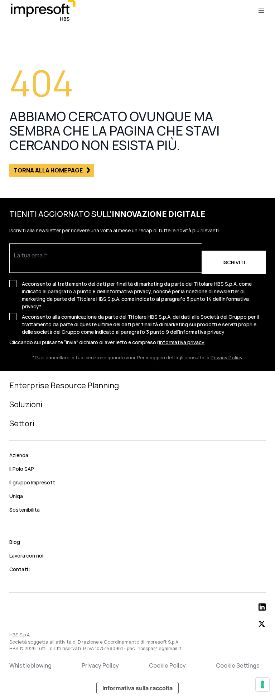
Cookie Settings (238, 665)
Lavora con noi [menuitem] (26, 555)
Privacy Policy (226, 357)
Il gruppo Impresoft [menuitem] (32, 482)
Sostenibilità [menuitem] (24, 509)
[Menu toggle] (261, 10)
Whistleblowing (30, 665)
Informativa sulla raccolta (137, 688)
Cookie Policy (167, 665)
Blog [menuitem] (14, 542)
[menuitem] (137, 526)
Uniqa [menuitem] (16, 496)
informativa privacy (202, 331)
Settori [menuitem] (21, 423)
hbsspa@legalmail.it (160, 648)
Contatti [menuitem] (19, 569)
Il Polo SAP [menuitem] (21, 468)
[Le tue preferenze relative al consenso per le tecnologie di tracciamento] (262, 684)
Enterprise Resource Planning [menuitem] (64, 385)
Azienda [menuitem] (18, 455)
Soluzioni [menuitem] (25, 404)
